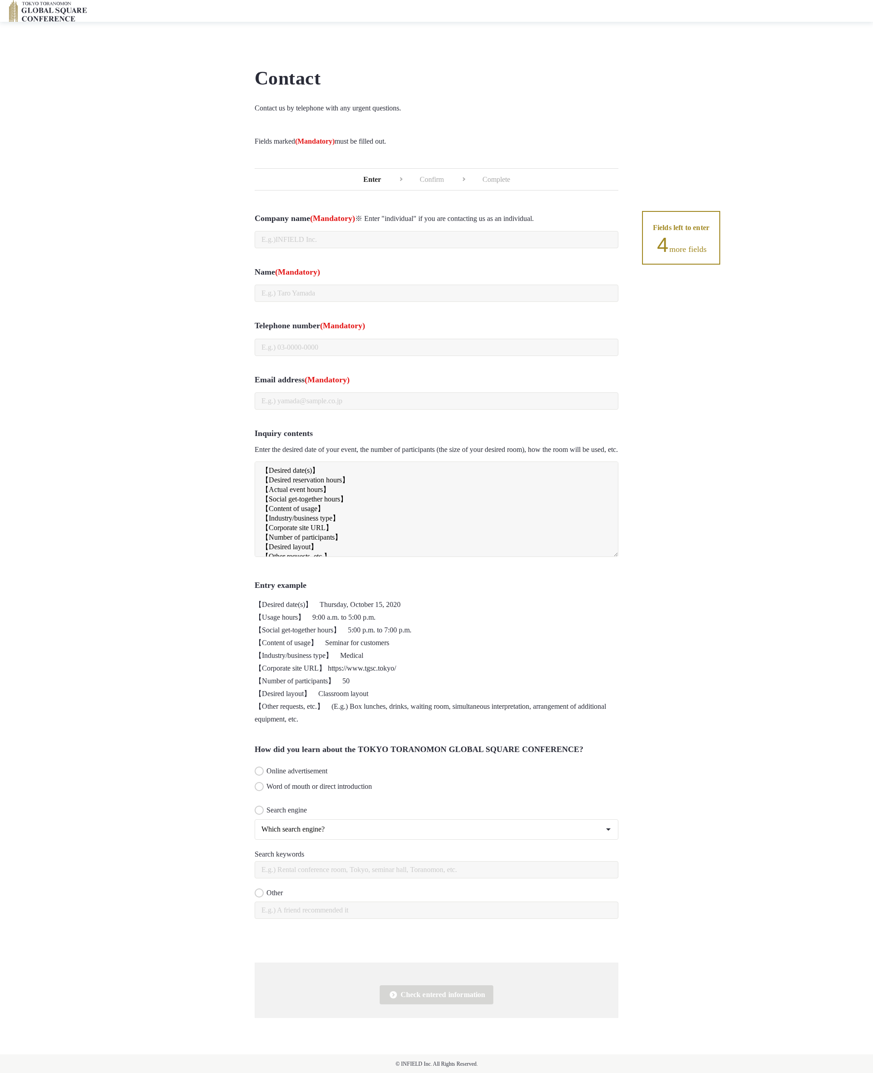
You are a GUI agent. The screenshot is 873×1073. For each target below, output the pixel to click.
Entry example (280, 585)
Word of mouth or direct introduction (319, 786)
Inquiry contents (284, 433)
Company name (394, 218)
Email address (302, 379)
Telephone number (310, 325)
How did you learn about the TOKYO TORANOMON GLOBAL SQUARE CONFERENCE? (419, 749)
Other (274, 893)
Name (287, 271)
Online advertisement (296, 771)
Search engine (286, 810)
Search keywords (279, 854)
